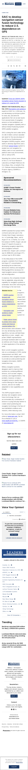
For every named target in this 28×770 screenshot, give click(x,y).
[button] (3, 4)
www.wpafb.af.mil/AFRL (10, 421)
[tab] (6, 512)
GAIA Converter (7, 584)
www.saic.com (12, 416)
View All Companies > (14, 615)
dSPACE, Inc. (6, 572)
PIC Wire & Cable (7, 601)
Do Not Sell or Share (18, 724)
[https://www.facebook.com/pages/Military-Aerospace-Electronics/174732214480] (11, 709)
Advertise (9, 724)
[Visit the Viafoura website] (22, 519)
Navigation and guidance (17, 109)
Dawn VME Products (8, 567)
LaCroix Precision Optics (9, 589)
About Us (4, 724)
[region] (14, 516)
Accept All (14, 766)
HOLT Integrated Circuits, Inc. (11, 586)
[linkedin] (11, 66)
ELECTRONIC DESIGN (14, 718)
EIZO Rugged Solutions (9, 575)
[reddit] (17, 66)
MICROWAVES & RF (14, 716)
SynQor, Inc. (6, 606)
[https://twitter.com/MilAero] (16, 709)
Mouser (4, 596)
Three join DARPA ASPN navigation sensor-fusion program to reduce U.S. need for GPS (14, 101)
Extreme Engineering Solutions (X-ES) (12, 580)
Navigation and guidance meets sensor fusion (8, 313)
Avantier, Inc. (6, 565)
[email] (19, 66)
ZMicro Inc (5, 611)
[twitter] (14, 66)
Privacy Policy (5, 726)
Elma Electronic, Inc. (8, 577)
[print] (25, 66)
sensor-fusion (13, 146)
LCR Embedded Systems (9, 591)
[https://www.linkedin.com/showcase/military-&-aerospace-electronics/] (14, 709)
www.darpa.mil (8, 423)
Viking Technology (7, 609)
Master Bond (6, 594)
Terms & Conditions (14, 726)
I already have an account (14, 538)
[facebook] (8, 66)
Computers (5, 12)
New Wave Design (7, 599)
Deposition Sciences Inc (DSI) (11, 570)
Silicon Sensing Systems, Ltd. (11, 604)
